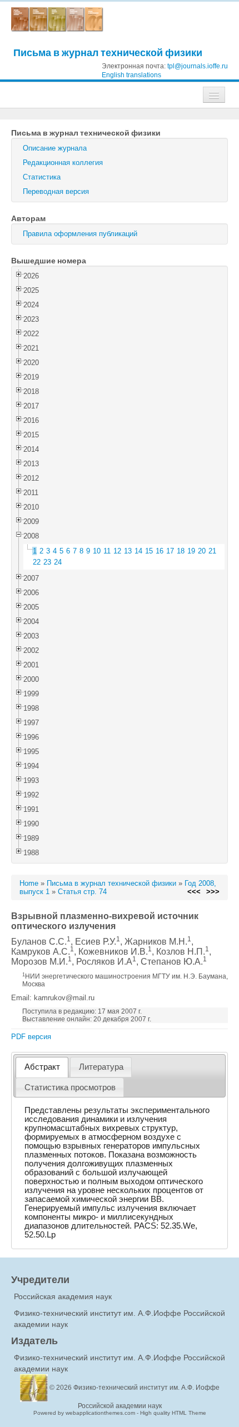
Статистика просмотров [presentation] (70, 1087)
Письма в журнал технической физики (107, 52)
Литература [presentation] (101, 1066)
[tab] (42, 1067)
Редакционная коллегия (63, 162)
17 (170, 551)
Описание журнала (55, 148)
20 (202, 551)
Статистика (42, 177)
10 (97, 551)
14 (138, 551)
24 (58, 562)
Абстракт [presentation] (42, 1066)
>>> (213, 891)
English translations (131, 75)
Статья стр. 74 (82, 891)
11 (107, 551)
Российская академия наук (63, 1296)
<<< (194, 891)
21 (212, 551)
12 (117, 551)
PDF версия (31, 1036)
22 (37, 562)
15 (149, 551)
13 (128, 551)
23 (47, 562)
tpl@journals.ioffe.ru (197, 66)
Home (28, 883)
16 (159, 551)
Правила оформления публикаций (80, 233)
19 (191, 551)
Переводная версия (56, 191)
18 (181, 551)
